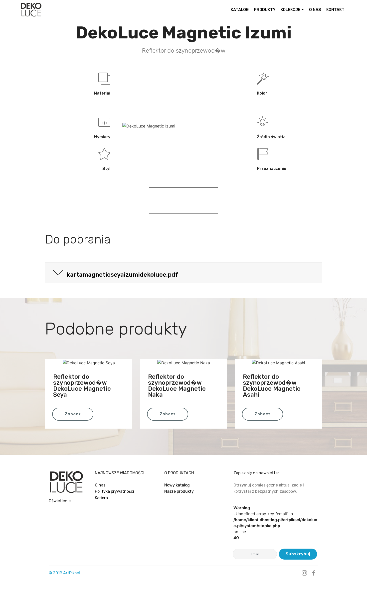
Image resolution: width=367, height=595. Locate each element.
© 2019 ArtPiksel (64, 573)
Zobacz (73, 414)
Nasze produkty (179, 491)
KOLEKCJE (290, 9)
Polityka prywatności (114, 491)
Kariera (101, 497)
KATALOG (240, 9)
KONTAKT (335, 9)
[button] (183, 272)
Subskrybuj (298, 554)
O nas (100, 485)
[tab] (183, 272)
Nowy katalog (177, 485)
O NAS (315, 9)
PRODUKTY (264, 9)
